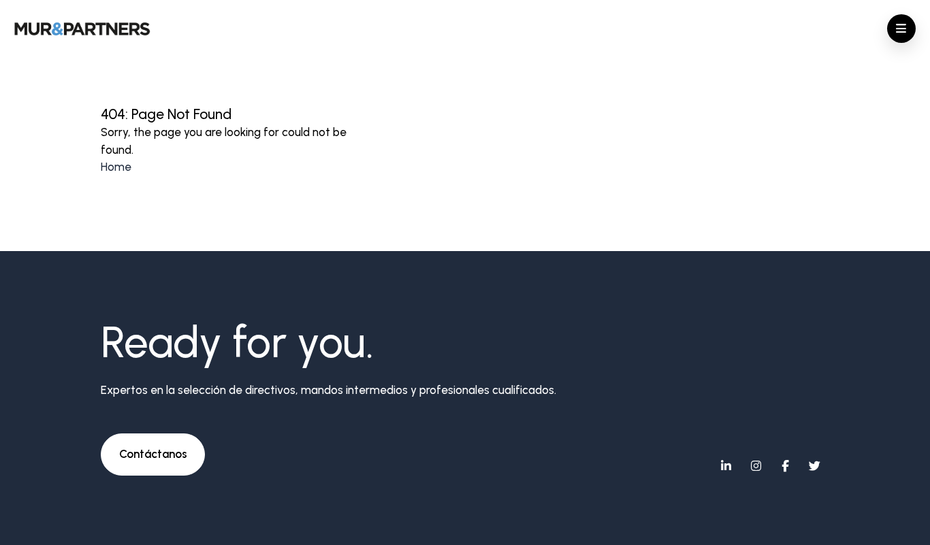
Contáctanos (153, 454)
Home (116, 167)
